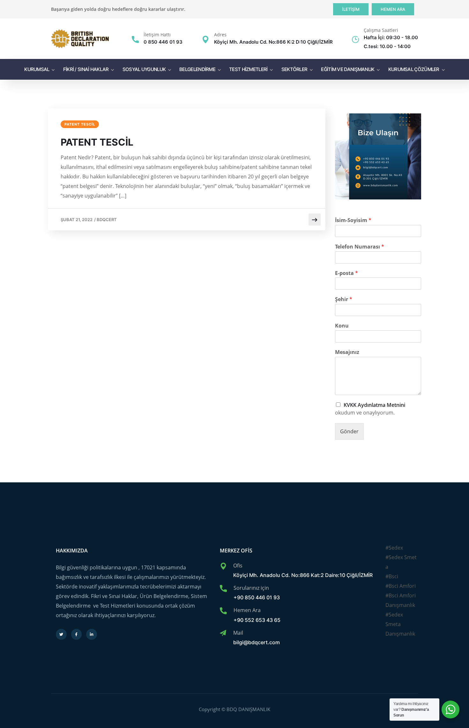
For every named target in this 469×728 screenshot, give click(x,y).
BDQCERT (107, 219)
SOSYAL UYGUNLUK (144, 69)
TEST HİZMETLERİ (248, 69)
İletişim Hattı (157, 35)
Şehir (343, 299)
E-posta (346, 273)
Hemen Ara (247, 610)
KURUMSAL (36, 69)
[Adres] (205, 39)
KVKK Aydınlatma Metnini (374, 405)
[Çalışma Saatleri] (355, 39)
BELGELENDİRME (197, 69)
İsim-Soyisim (353, 220)
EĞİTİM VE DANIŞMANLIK (347, 69)
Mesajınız (347, 352)
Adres (220, 35)
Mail (238, 632)
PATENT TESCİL (97, 142)
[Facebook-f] (76, 634)
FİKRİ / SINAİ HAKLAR (86, 69)
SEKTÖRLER (294, 69)
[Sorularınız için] (223, 588)
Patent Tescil (79, 124)
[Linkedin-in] (91, 634)
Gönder (349, 431)
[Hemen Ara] (223, 610)
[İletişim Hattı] (135, 39)
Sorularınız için (251, 587)
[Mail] (223, 633)
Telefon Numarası (359, 246)
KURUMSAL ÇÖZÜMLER (413, 69)
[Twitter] (61, 634)
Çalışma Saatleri (381, 30)
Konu (342, 325)
